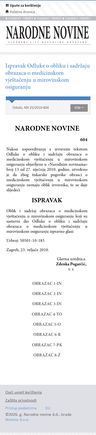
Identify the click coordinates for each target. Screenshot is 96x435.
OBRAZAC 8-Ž (47, 355)
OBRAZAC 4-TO (47, 314)
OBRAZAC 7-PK (47, 345)
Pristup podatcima (21, 408)
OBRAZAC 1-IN (47, 284)
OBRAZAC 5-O (47, 325)
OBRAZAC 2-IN (47, 294)
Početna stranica (22, 12)
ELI (47, 408)
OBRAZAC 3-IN (47, 304)
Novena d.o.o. (17, 420)
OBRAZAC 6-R (47, 335)
